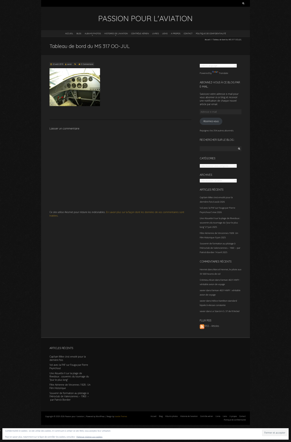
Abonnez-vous (211, 121)
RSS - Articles (211, 326)
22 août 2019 (58, 64)
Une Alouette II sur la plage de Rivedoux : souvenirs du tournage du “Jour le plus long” (220, 222)
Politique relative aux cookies (89, 436)
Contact (188, 33)
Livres (155, 33)
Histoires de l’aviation (116, 33)
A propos (175, 33)
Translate (223, 73)
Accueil (69, 33)
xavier (69, 64)
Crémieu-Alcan (207, 279)
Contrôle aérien (140, 33)
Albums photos (93, 33)
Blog (78, 33)
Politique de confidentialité (211, 33)
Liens (165, 33)
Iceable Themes (121, 416)
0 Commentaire (87, 64)
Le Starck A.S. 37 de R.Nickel (225, 311)
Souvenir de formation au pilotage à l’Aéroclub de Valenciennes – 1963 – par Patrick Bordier (220, 248)
